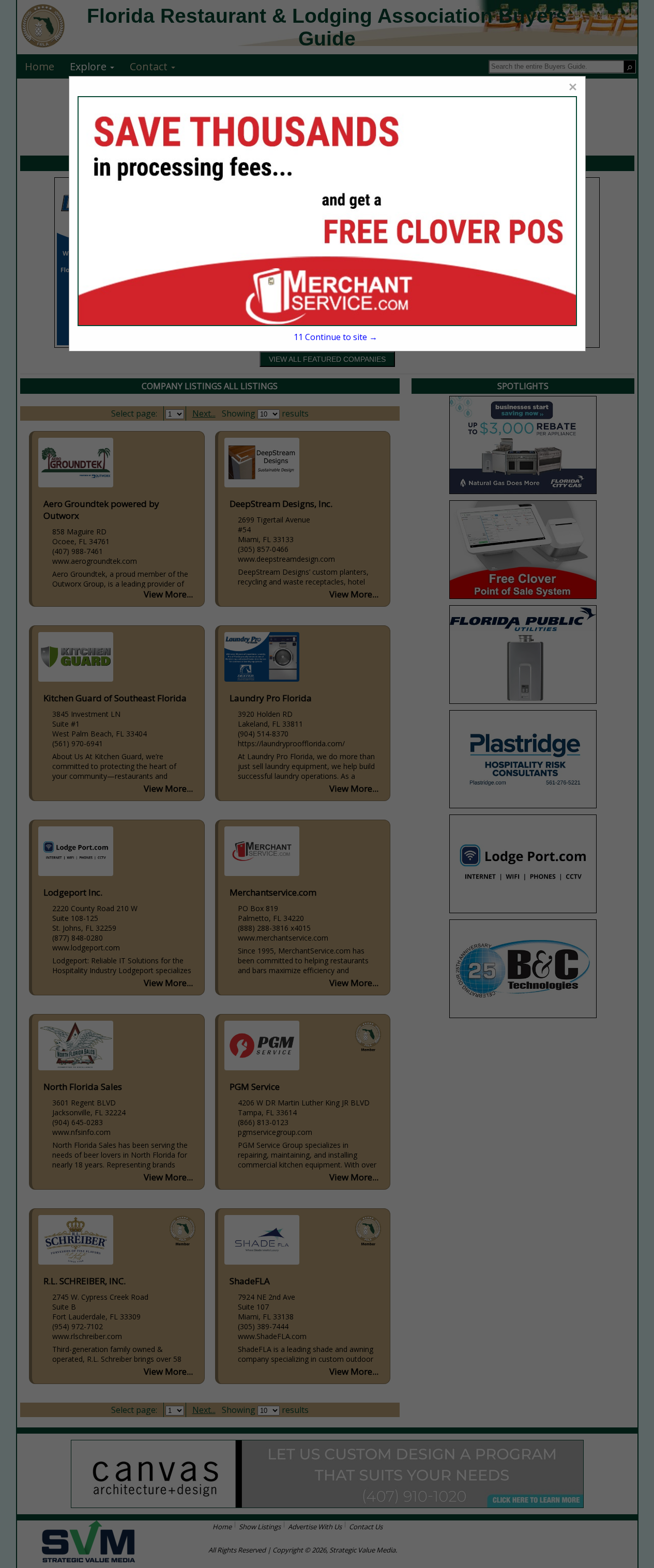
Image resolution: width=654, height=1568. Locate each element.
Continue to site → (335, 337)
